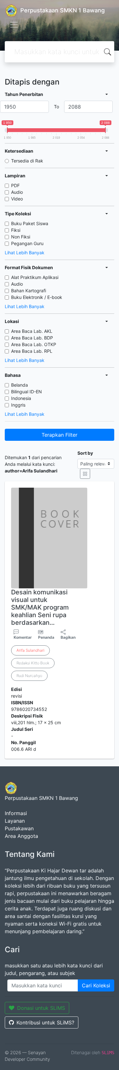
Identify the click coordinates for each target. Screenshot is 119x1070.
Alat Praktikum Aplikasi (34, 277)
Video (17, 198)
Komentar (23, 637)
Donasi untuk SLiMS (41, 1008)
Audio (17, 192)
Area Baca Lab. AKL (31, 331)
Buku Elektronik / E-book (36, 297)
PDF (15, 185)
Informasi (16, 813)
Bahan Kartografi (28, 290)
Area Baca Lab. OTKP (33, 344)
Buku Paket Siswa (29, 223)
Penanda (46, 637)
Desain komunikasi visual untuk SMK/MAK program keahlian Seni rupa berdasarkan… (40, 607)
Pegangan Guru (27, 243)
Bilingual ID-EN (26, 391)
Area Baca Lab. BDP (32, 337)
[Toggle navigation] (14, 24)
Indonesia (21, 398)
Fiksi (15, 230)
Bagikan (68, 637)
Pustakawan (19, 828)
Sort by (85, 453)
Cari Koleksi (96, 985)
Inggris (18, 405)
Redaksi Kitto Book (33, 663)
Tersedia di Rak (27, 160)
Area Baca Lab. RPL (31, 351)
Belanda (19, 385)
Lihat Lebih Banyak (24, 252)
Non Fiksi (20, 236)
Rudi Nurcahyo (29, 675)
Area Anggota (21, 836)
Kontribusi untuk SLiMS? (45, 1022)
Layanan (15, 821)
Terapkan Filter (59, 435)
